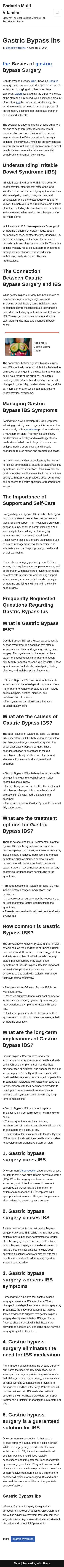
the (6, 63)
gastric (43, 63)
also (33, 80)
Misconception (27, 1170)
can (18, 102)
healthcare (31, 429)
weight (18, 93)
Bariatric (53, 80)
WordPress (43, 1563)
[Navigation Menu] (57, 13)
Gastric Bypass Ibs (22, 1539)
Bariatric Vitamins (16, 47)
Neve (17, 1563)
